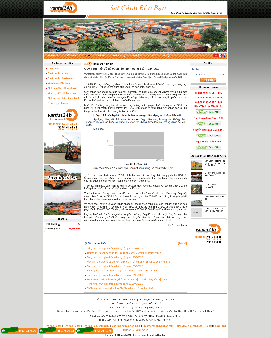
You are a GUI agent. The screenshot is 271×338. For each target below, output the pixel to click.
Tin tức (87, 55)
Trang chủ (53, 55)
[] (182, 243)
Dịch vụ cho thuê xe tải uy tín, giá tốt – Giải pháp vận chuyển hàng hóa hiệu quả (127, 279)
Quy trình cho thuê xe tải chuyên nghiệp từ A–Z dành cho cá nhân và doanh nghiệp (128, 262)
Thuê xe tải (53, 68)
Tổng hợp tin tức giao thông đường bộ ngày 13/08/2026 (115, 284)
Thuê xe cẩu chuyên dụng (61, 78)
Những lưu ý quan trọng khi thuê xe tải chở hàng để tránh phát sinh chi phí (124, 253)
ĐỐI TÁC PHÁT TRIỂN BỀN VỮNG (208, 156)
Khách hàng (119, 55)
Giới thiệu (71, 55)
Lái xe (151, 55)
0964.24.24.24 (65, 330)
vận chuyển (142, 330)
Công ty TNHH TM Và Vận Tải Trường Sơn (214, 210)
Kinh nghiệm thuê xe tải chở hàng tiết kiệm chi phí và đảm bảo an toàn (122, 270)
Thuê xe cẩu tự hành (58, 73)
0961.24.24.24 (102, 330)
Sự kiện (137, 55)
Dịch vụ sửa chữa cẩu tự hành (63, 98)
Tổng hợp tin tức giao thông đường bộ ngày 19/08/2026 (115, 257)
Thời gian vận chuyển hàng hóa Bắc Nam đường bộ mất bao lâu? (120, 288)
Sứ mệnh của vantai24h (211, 186)
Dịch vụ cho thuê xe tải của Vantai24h (215, 174)
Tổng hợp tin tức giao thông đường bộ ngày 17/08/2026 (115, 275)
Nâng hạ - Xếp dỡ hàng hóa (62, 93)
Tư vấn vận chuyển (58, 103)
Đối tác (101, 55)
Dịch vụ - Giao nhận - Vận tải (62, 88)
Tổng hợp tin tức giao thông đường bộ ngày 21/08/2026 (115, 248)
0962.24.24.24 (27, 330)
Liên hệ (165, 55)
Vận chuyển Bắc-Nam (59, 83)
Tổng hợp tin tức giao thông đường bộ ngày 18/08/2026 (115, 266)
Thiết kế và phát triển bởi (148, 335)
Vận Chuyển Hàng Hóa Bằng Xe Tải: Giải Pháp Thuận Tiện (215, 163)
